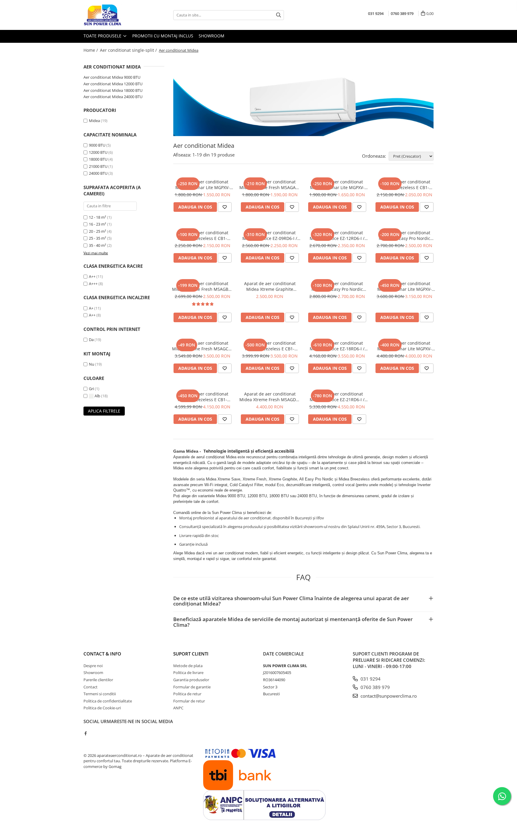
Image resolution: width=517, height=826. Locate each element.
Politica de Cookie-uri (102, 708)
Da (91, 339)
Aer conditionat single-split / (129, 50)
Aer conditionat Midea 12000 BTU (112, 83)
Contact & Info (102, 654)
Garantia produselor (191, 679)
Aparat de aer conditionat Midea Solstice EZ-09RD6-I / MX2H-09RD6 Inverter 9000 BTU (269, 235)
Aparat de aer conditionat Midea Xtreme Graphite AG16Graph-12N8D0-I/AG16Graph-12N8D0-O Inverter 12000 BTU (270, 286)
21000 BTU (98, 166)
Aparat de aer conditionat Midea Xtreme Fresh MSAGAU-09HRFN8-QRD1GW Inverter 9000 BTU (269, 184)
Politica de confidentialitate (107, 701)
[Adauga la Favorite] (225, 207)
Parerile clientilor (98, 679)
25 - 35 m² (97, 238)
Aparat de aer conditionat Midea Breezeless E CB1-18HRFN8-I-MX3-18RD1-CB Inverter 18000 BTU (270, 346)
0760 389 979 (374, 687)
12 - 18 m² (97, 217)
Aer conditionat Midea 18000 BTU (112, 90)
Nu (91, 364)
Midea (94, 120)
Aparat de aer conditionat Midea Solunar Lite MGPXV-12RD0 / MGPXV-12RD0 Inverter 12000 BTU (337, 184)
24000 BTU (98, 173)
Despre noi (93, 665)
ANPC (178, 708)
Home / (91, 50)
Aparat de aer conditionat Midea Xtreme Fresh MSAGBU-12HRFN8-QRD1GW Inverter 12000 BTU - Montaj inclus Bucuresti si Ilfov (202, 286)
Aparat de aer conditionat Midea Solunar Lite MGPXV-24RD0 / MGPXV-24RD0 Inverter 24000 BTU (404, 346)
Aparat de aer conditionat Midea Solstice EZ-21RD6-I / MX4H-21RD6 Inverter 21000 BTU (337, 396)
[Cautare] (278, 15)
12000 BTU (98, 152)
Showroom (211, 36)
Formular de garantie (192, 687)
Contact (90, 687)
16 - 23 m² (97, 224)
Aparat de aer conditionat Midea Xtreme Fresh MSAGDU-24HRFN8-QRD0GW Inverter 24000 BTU (269, 396)
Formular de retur (189, 701)
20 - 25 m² (97, 231)
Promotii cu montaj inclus (162, 36)
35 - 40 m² (97, 245)
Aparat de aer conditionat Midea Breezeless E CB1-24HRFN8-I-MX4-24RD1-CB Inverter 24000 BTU (202, 396)
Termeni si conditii (99, 693)
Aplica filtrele (104, 411)
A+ (91, 308)
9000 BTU (97, 145)
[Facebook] (85, 733)
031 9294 (370, 679)
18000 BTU (98, 159)
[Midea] (303, 100)
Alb (97, 395)
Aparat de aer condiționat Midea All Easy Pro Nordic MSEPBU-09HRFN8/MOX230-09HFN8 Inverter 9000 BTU (404, 235)
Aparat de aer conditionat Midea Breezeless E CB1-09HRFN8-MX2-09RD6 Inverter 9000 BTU (404, 184)
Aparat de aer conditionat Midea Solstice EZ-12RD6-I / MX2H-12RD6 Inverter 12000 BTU (337, 235)
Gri (92, 388)
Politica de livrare (188, 672)
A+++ (93, 283)
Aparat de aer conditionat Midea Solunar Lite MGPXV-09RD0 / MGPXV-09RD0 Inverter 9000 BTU (202, 184)
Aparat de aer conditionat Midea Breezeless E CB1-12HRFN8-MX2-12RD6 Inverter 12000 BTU (202, 235)
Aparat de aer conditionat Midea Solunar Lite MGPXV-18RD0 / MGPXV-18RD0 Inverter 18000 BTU (404, 286)
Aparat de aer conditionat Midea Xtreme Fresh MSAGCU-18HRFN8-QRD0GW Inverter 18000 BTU (202, 346)
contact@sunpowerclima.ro (388, 696)
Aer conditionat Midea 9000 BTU (111, 77)
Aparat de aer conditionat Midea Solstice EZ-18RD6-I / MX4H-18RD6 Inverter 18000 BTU (337, 346)
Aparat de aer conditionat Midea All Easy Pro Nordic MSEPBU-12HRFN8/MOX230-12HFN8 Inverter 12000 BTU (337, 286)
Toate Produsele (103, 36)
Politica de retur (187, 693)
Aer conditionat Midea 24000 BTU (112, 96)
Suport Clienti (191, 654)
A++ (92, 276)
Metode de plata (188, 665)
